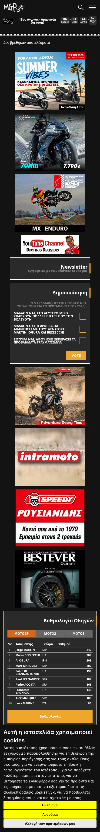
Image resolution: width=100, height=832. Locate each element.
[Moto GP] (39, 7)
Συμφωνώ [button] (50, 805)
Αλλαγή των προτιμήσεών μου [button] (50, 824)
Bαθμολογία (50, 716)
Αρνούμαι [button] (50, 814)
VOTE (76, 355)
